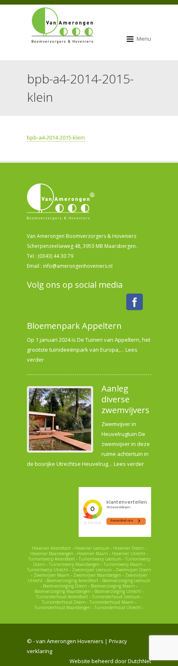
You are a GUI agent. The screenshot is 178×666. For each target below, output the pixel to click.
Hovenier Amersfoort (51, 548)
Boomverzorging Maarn (113, 586)
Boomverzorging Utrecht (117, 591)
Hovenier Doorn (128, 548)
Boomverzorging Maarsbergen (62, 591)
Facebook (134, 302)
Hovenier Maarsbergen (51, 553)
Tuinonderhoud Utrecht (117, 607)
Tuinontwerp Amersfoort (51, 559)
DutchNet (139, 661)
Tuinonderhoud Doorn (64, 602)
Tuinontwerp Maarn (122, 564)
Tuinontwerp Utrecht (47, 570)
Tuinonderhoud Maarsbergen (62, 607)
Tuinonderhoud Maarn (111, 602)
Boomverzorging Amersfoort (72, 580)
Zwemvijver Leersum (92, 570)
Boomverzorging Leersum (126, 580)
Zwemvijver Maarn (52, 575)
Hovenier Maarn (92, 553)
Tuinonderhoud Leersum (116, 597)
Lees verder (129, 464)
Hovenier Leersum (92, 548)
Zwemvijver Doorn (133, 570)
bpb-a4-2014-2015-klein (56, 137)
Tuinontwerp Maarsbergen (74, 564)
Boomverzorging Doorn (65, 586)
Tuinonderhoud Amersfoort (62, 597)
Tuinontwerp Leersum (100, 559)
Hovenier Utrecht (128, 553)
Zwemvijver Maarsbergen (97, 575)
